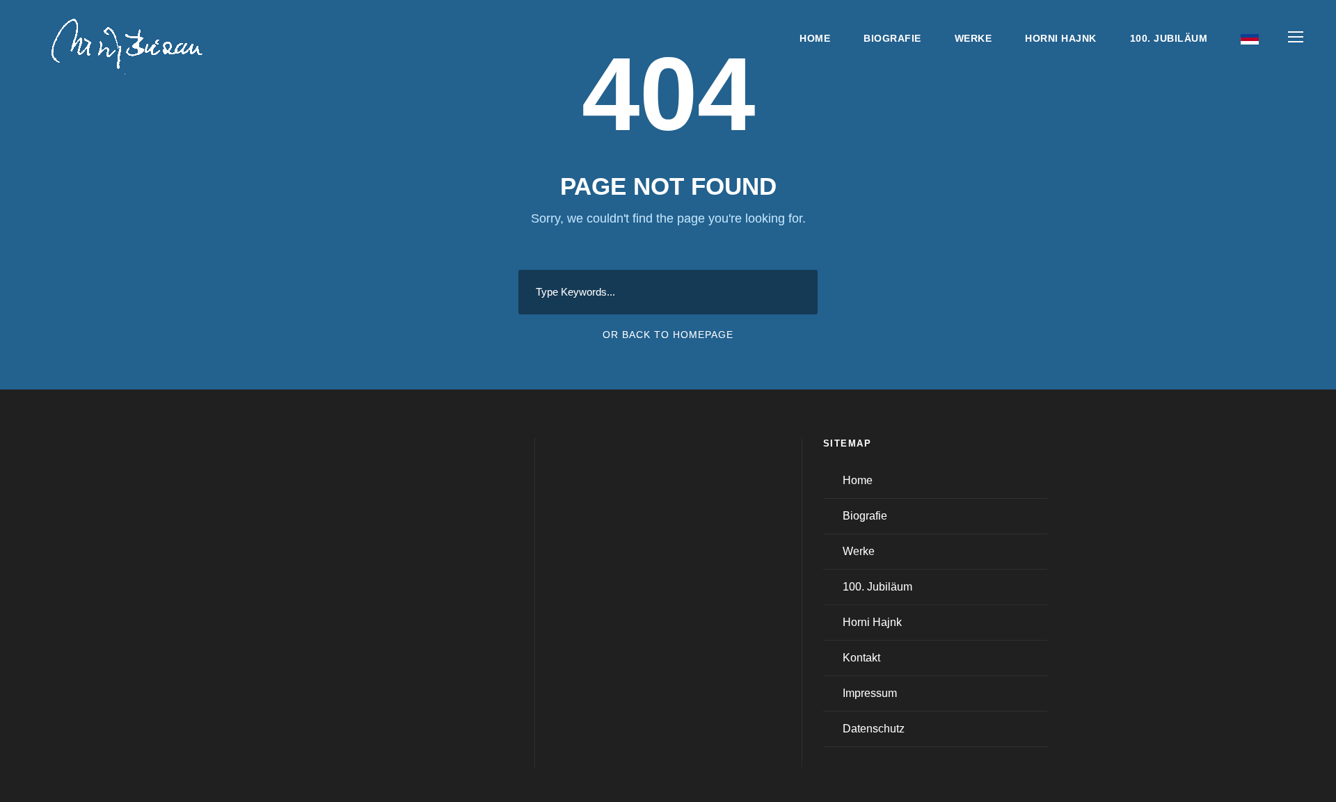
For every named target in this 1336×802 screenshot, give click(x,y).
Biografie (892, 38)
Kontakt (861, 658)
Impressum (870, 693)
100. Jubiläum (1169, 38)
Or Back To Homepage (668, 334)
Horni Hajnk (1061, 38)
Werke (973, 38)
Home (815, 38)
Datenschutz (874, 729)
